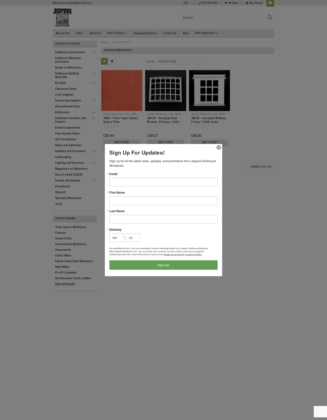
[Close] (218, 147)
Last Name (117, 211)
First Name (117, 192)
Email (113, 173)
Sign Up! (163, 265)
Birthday (115, 229)
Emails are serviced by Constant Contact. (183, 254)
